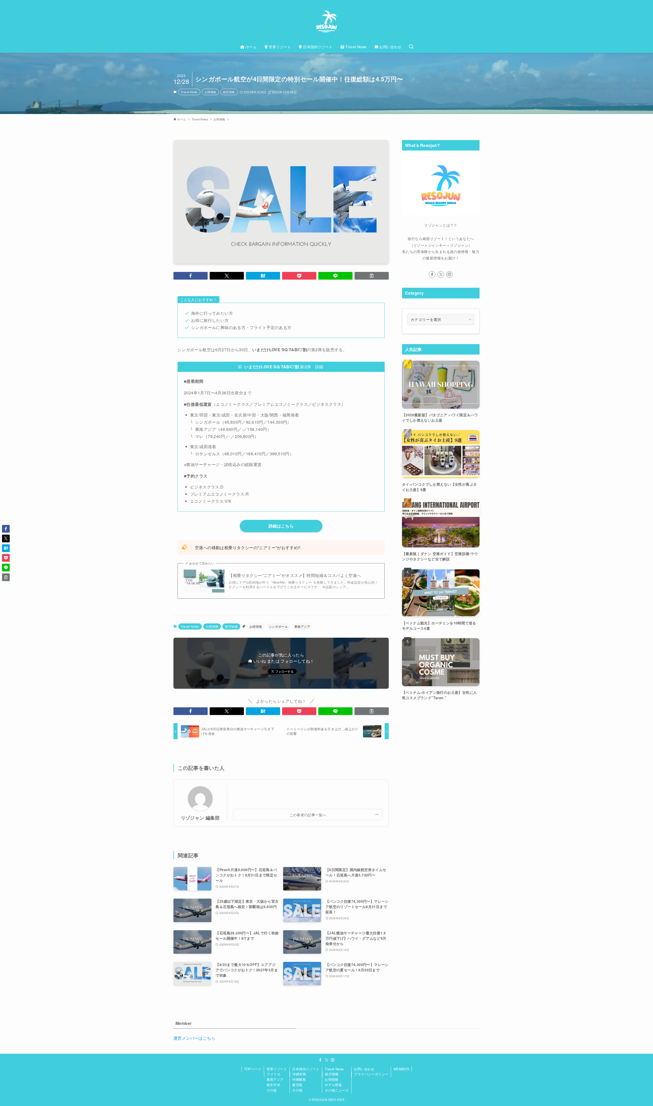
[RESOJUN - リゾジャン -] (326, 21)
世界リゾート (277, 1068)
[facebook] (432, 274)
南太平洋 (273, 1084)
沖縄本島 (299, 1074)
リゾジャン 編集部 (200, 817)
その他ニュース (337, 1090)
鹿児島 (297, 1084)
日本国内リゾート (305, 1068)
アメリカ (274, 1074)
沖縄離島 (299, 1079)
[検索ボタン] (411, 47)
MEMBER (401, 1068)
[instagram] (449, 274)
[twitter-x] (440, 274)
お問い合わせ (364, 1068)
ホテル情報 (333, 1084)
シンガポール (278, 626)
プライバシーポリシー (371, 1074)
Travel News (189, 92)
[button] (190, 276)
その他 (272, 1090)
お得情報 (210, 92)
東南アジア (302, 626)
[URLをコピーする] (372, 276)
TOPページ (252, 1068)
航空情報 (229, 92)
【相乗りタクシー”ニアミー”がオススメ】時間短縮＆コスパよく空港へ (295, 575)
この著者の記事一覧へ (308, 814)
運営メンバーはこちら (194, 1038)
